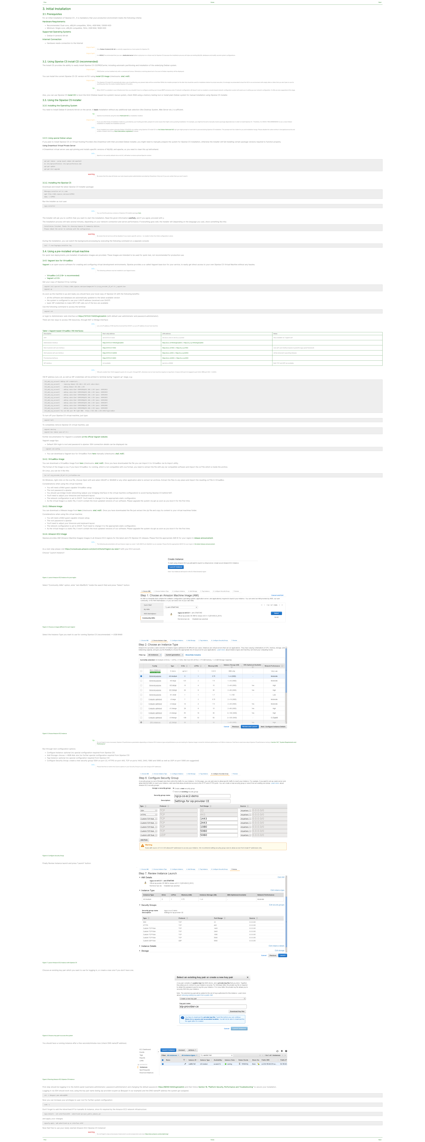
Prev (45, 2)
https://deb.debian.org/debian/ (123, 131)
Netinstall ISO (124, 116)
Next (380, 2)
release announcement (203, 538)
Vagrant (45, 264)
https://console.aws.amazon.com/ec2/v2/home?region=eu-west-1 (92, 549)
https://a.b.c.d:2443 (168, 358)
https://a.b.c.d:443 (168, 353)
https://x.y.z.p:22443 (182, 353)
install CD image (102, 76)
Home (212, 2)
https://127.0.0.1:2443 (109, 358)
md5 (127, 76)
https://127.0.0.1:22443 (110, 353)
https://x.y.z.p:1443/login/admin (193, 343)
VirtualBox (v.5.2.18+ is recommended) (63, 275)
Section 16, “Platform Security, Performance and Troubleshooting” (226, 1087)
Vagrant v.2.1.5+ (53, 278)
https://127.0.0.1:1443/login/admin (92, 316)
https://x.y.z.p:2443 (182, 358)
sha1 (122, 76)
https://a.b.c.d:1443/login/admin (172, 343)
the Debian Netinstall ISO (166, 129)
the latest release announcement (205, 544)
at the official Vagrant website (94, 437)
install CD (72, 95)
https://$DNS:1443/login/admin (171, 1087)
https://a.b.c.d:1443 (168, 348)
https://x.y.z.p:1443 (182, 348)
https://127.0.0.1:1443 (109, 348)
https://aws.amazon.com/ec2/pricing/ (156, 1134)
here (139, 213)
